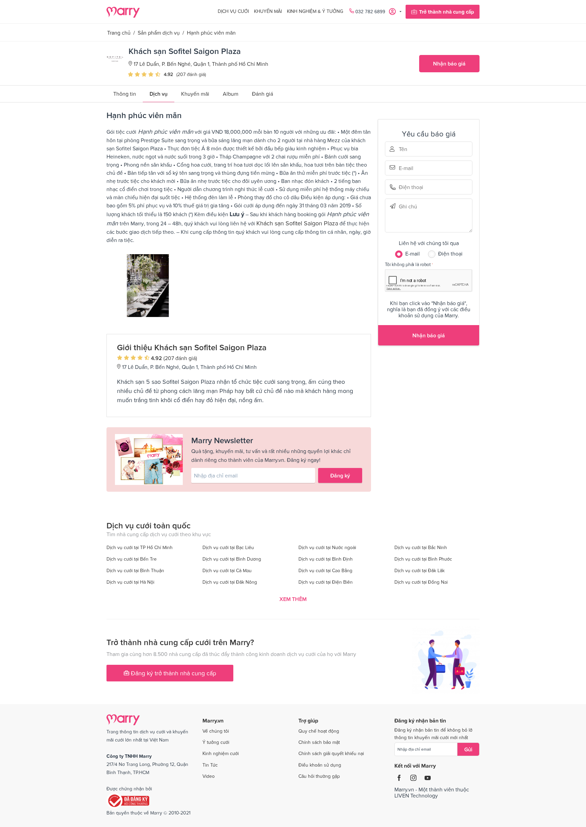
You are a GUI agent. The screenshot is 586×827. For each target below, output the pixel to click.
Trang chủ (119, 33)
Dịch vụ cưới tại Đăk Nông (229, 582)
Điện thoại (408, 187)
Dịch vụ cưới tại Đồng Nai (421, 582)
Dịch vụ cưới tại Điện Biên (325, 582)
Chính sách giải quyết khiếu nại (331, 753)
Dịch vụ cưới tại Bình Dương (231, 559)
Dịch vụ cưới (233, 11)
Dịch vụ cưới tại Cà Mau (227, 570)
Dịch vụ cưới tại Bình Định (325, 559)
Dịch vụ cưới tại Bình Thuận (135, 570)
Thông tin (124, 94)
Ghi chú (408, 206)
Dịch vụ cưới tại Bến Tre (131, 559)
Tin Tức (210, 765)
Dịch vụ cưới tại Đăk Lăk (419, 570)
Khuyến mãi (268, 11)
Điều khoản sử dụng (319, 765)
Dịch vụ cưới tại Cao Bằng (325, 570)
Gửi (468, 749)
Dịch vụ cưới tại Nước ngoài (327, 547)
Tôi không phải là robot (408, 264)
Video (208, 776)
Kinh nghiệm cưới (220, 753)
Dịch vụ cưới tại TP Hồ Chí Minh (139, 547)
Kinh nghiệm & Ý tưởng (315, 11)
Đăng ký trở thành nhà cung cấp (172, 673)
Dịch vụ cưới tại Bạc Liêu (228, 547)
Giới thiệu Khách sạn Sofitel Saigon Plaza (192, 347)
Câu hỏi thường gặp (319, 776)
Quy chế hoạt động (318, 731)
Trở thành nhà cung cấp (446, 12)
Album (230, 94)
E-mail (408, 167)
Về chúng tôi (215, 731)
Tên (408, 149)
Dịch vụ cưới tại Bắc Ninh (420, 547)
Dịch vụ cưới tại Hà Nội (130, 582)
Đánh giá (262, 94)
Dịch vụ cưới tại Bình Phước (423, 559)
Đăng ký (340, 475)
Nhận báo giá (449, 63)
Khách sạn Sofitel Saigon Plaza (297, 223)
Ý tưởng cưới (215, 742)
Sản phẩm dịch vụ (159, 33)
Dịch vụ (159, 94)
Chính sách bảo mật (319, 742)
